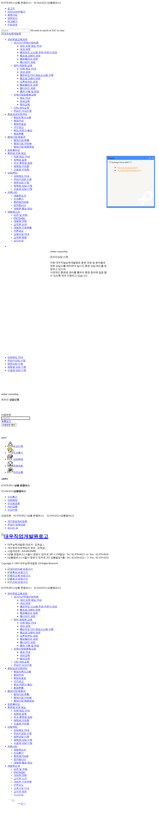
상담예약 (12, 500)
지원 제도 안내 (28, 622)
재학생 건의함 (21, 720)
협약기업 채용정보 (24, 701)
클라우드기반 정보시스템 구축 (36, 629)
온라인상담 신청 (16, 360)
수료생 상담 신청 (16, 370)
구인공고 (19, 681)
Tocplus (111, 158)
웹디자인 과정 (27, 616)
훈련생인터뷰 (21, 756)
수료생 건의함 (21, 723)
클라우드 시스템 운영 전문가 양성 (38, 606)
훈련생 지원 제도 (16, 707)
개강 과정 (25, 603)
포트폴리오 (13, 704)
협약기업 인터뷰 (23, 697)
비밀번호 (6, 414)
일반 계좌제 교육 (23, 619)
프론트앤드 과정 (29, 635)
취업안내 (19, 675)
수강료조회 (13, 503)
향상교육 (25, 658)
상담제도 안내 (15, 357)
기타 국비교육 (21, 662)
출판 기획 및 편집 (29, 645)
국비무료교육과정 (17, 593)
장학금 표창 (20, 714)
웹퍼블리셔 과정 (29, 613)
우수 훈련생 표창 (23, 717)
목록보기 (6, 421)
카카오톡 (12, 506)
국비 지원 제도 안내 (31, 600)
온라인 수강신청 (23, 665)
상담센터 (12, 727)
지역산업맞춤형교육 (25, 649)
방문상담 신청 (15, 363)
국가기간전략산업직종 (26, 596)
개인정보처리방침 (17, 521)
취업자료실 (20, 678)
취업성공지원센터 (17, 668)
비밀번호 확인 (8, 425)
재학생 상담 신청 (16, 367)
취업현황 (19, 688)
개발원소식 (20, 749)
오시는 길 (12, 528)
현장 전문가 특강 (23, 684)
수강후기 (12, 497)
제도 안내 (25, 652)
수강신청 (12, 510)
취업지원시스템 (22, 671)
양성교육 (25, 655)
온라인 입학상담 (16, 524)
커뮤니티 (12, 746)
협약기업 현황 (21, 694)
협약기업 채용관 (16, 691)
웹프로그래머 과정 (30, 609)
